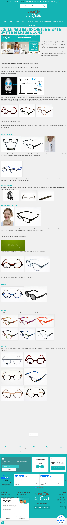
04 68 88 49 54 (29, 1)
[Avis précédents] (13, 480)
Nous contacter (63, 502)
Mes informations (62, 494)
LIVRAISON (13, 1)
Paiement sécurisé (21, 497)
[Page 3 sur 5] (39, 487)
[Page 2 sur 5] (37, 487)
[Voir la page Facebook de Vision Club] (65, 508)
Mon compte (37, 1)
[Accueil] (33, 14)
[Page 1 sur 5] (36, 487)
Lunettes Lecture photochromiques (8, 497)
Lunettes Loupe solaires (6, 496)
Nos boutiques (20, 496)
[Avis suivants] (65, 480)
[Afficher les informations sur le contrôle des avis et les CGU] (10, 482)
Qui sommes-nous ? (21, 494)
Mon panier (45, 1)
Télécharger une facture (61, 499)
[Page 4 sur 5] (40, 487)
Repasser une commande (61, 496)
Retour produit (63, 497)
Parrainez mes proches (61, 500)
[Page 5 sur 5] (42, 487)
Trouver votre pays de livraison (58, 468)
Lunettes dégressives (5, 494)
